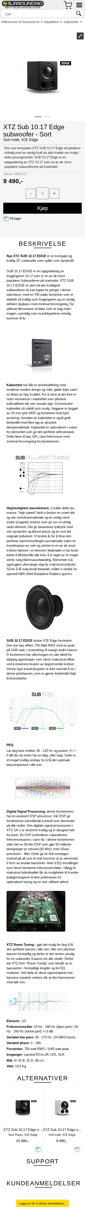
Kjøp (42, 208)
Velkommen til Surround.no (20, 22)
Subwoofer (71, 22)
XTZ (4, 26)
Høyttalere (51, 22)
